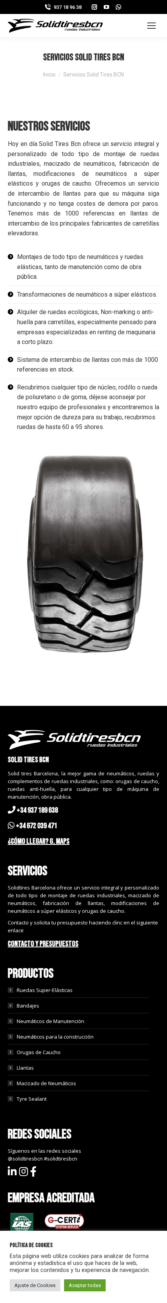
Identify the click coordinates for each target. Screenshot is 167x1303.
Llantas (25, 1067)
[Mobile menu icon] (151, 25)
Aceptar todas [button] (85, 1285)
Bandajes (28, 1005)
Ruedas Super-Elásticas (45, 990)
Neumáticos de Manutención (50, 1021)
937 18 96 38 (68, 7)
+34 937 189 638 (37, 810)
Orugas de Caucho (39, 1052)
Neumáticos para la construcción (55, 1036)
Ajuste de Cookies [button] (35, 1285)
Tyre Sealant (32, 1098)
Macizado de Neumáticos (46, 1083)
